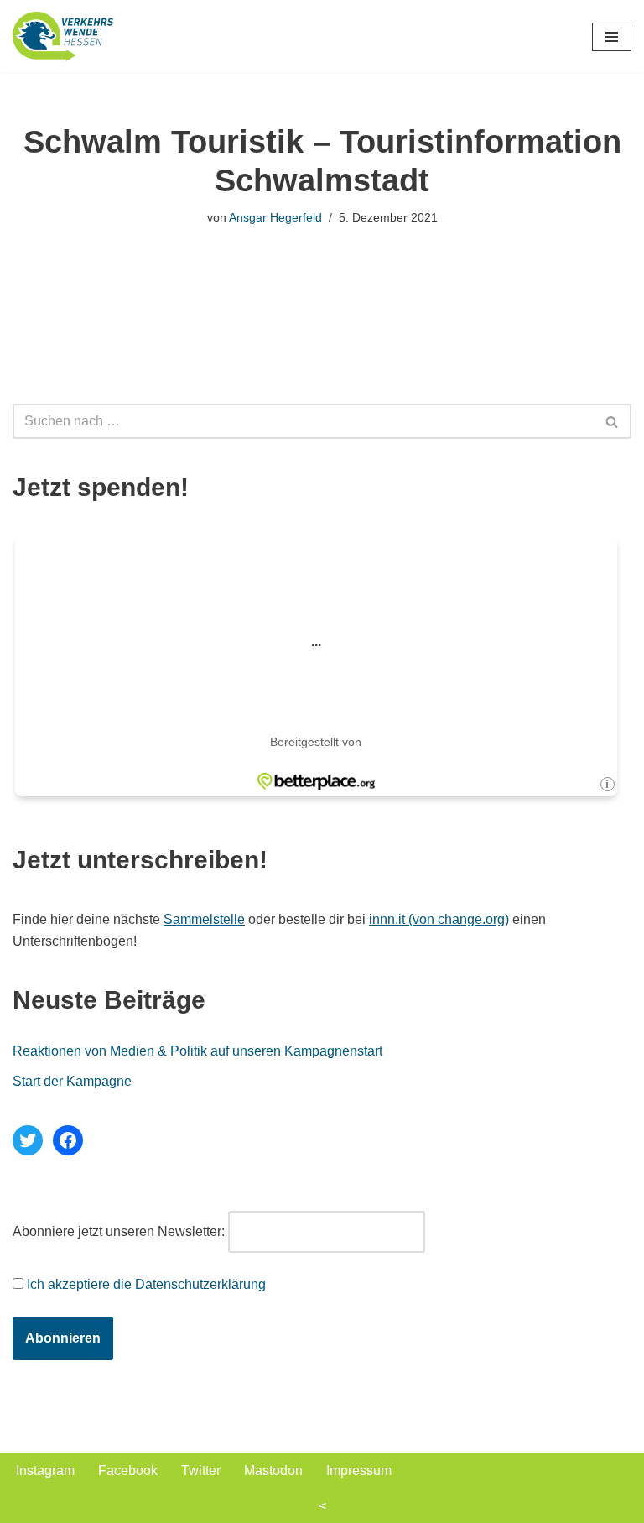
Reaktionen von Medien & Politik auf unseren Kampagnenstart (197, 1051)
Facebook (128, 1470)
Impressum (359, 1470)
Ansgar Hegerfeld (275, 217)
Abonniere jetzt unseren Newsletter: (119, 1231)
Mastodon (273, 1470)
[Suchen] (612, 421)
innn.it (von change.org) (439, 919)
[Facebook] (68, 1140)
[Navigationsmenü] (611, 37)
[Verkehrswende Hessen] (63, 36)
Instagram (45, 1470)
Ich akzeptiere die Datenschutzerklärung (146, 1284)
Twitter (201, 1470)
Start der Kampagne (72, 1081)
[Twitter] (28, 1140)
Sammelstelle (204, 919)
